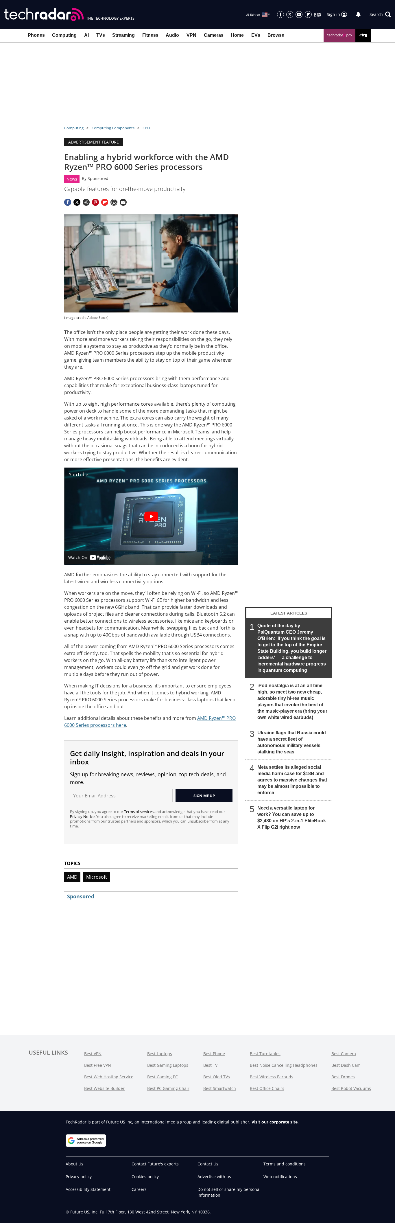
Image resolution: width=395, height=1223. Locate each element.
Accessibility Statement (88, 1189)
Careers (139, 1189)
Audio (172, 35)
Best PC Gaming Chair (168, 1088)
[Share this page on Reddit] (86, 202)
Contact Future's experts (155, 1164)
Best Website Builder (104, 1088)
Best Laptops (159, 1053)
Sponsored (98, 178)
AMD (72, 877)
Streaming (123, 35)
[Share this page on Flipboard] (104, 202)
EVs (255, 35)
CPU (146, 127)
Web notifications (280, 1176)
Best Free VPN (97, 1065)
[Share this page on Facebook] (67, 202)
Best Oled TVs (216, 1076)
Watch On (77, 557)
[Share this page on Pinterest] (95, 202)
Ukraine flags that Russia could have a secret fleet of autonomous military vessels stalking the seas (291, 742)
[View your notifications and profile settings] (358, 14)
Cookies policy (145, 1176)
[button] (380, 14)
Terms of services (139, 811)
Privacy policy (79, 1176)
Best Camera (343, 1053)
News (72, 179)
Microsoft (96, 877)
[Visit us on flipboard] (308, 14)
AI (86, 35)
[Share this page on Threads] (113, 202)
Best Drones (343, 1076)
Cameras (214, 35)
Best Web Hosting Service (108, 1076)
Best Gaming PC (162, 1076)
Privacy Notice (82, 816)
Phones (36, 35)
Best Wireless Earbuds (271, 1076)
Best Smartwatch (219, 1088)
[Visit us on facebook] (280, 14)
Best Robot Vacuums (351, 1088)
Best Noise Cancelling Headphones (284, 1065)
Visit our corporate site (275, 1122)
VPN (191, 35)
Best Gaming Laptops (167, 1065)
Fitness (150, 35)
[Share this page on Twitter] (76, 202)
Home (237, 35)
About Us (74, 1164)
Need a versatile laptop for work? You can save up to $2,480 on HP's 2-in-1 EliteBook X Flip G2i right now (291, 817)
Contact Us (208, 1164)
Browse (275, 35)
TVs (100, 35)
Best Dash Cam (346, 1065)
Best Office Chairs (267, 1088)
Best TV (210, 1065)
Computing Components (113, 127)
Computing (64, 35)
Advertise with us (214, 1176)
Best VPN (92, 1053)
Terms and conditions (284, 1164)
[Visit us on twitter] (289, 14)
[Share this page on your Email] (123, 202)
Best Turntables (265, 1053)
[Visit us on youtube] (299, 14)
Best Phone (214, 1053)
